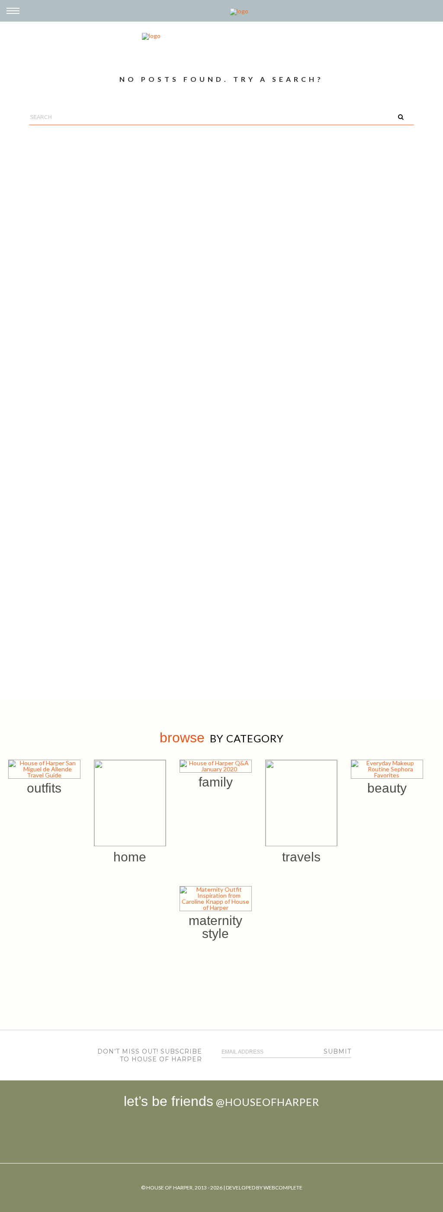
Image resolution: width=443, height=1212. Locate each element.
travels (301, 857)
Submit (337, 1051)
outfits (44, 788)
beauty (387, 788)
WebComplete (282, 1187)
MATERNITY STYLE (215, 927)
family (216, 782)
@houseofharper (267, 1102)
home (129, 857)
